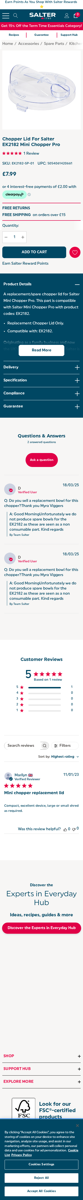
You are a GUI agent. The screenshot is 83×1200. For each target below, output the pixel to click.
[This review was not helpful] (73, 829)
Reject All (41, 1178)
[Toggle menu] (5, 15)
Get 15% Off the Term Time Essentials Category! (41, 26)
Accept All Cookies (41, 1191)
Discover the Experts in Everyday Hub (42, 928)
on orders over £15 (33, 215)
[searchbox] (22, 746)
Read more (41, 350)
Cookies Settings (41, 1164)
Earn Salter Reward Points (25, 264)
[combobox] (58, 757)
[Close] (77, 1125)
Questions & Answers (41, 436)
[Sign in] (66, 15)
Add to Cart (34, 252)
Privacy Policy (21, 1155)
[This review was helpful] (65, 829)
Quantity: (10, 226)
